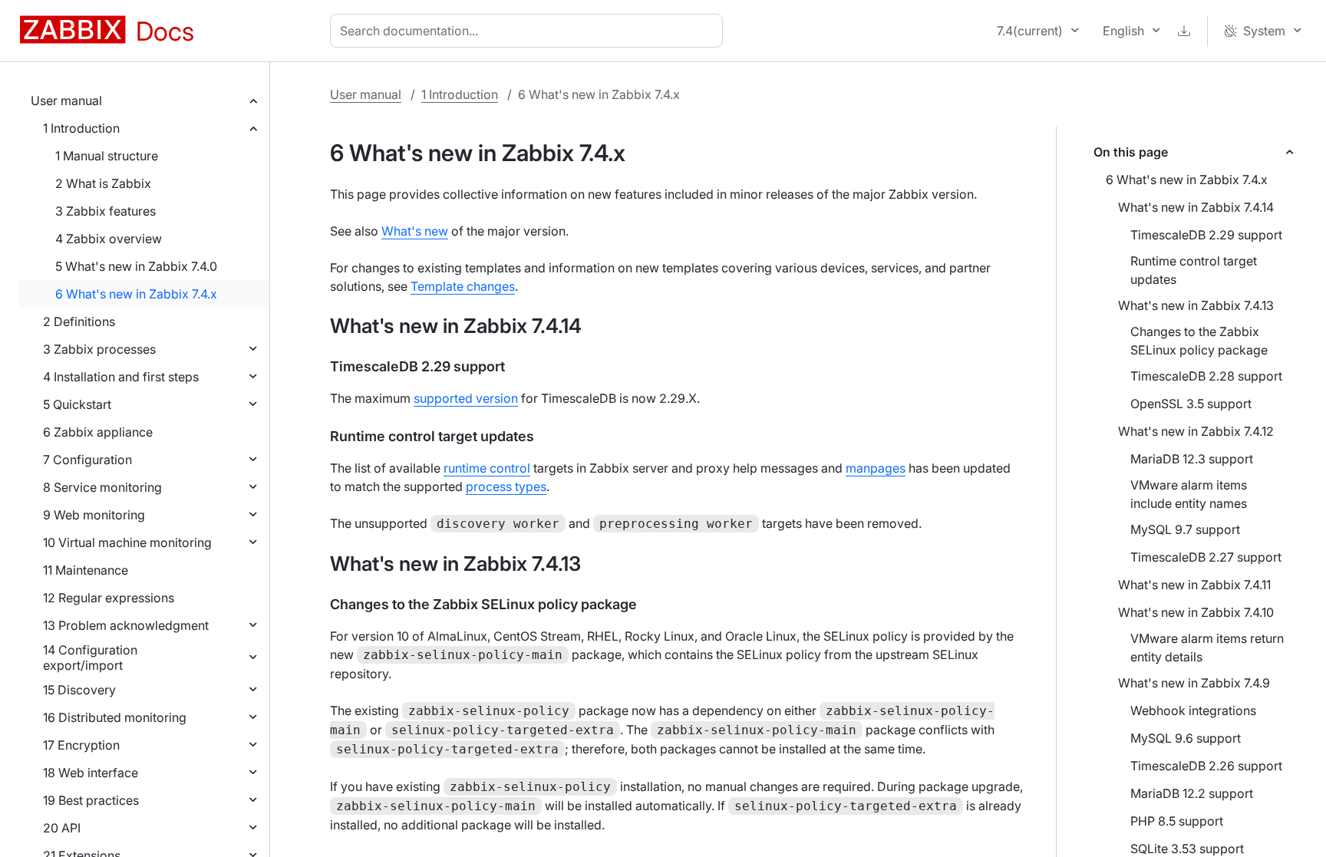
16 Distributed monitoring (114, 717)
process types (506, 486)
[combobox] (529, 30)
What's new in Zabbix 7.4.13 (1196, 305)
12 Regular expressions (108, 597)
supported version (466, 398)
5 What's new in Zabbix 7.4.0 (136, 266)
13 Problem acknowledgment (126, 625)
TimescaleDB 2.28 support (1206, 376)
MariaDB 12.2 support (1191, 793)
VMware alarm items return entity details (1207, 647)
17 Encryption (81, 745)
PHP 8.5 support (1176, 821)
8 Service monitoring (102, 487)
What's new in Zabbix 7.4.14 (1196, 207)
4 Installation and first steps (121, 376)
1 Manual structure (106, 155)
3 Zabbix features (105, 211)
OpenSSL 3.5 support (1191, 403)
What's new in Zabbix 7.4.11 (1194, 584)
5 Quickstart (77, 404)
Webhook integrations (1193, 710)
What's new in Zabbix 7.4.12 (1196, 431)
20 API (62, 828)
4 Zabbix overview (108, 238)
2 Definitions (79, 321)
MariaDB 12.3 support (1191, 458)
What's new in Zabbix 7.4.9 (1194, 683)
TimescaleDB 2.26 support (1206, 765)
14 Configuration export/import (90, 657)
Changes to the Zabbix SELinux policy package (1199, 341)
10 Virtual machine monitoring (127, 542)
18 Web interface (90, 772)
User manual (66, 100)
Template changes (463, 286)
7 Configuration (87, 459)
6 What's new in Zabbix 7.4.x (136, 294)
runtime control (487, 468)
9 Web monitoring (94, 514)
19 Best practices (91, 800)
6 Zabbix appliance (98, 432)
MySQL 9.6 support (1185, 738)
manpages (875, 468)
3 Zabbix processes (99, 349)
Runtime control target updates (1193, 270)
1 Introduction (81, 128)
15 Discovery (79, 689)
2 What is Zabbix (103, 183)
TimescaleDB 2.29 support (1206, 234)
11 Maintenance (85, 570)
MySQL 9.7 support (1185, 529)
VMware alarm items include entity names (1188, 494)
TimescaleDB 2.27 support (1205, 557)
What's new (414, 231)
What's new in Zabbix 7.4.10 (1196, 612)
